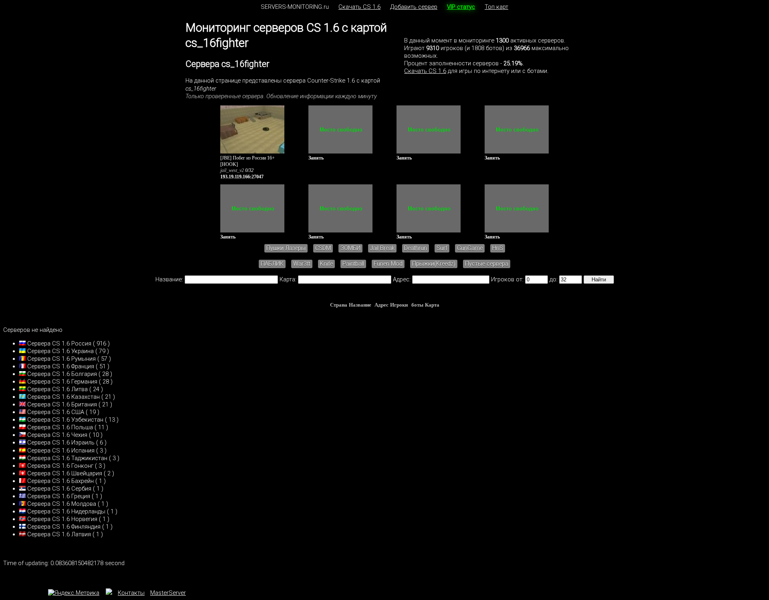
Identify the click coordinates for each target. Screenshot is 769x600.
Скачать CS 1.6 (359, 6)
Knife (326, 264)
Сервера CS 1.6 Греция (58, 496)
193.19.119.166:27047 (242, 177)
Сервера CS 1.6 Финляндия (64, 526)
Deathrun (415, 248)
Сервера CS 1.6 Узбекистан (65, 419)
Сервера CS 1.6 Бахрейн (60, 481)
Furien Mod (388, 264)
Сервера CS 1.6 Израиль (61, 442)
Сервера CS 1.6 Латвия (59, 534)
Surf (442, 248)
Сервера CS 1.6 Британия (62, 404)
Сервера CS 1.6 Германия (62, 381)
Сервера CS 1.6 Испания (61, 450)
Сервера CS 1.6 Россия (59, 343)
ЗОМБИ (350, 248)
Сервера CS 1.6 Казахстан (63, 396)
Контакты (131, 592)
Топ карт (496, 6)
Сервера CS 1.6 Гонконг (60, 465)
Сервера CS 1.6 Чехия (57, 434)
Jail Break (382, 248)
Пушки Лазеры (286, 248)
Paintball (353, 264)
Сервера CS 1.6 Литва (57, 389)
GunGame (470, 248)
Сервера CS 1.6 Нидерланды (66, 511)
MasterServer (168, 592)
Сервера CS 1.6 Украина (60, 351)
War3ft (301, 264)
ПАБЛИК (272, 264)
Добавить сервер (413, 6)
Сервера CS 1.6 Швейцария (64, 473)
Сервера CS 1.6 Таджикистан (67, 458)
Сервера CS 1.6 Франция (60, 366)
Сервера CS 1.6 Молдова (61, 503)
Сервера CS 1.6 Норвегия (62, 519)
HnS (497, 248)
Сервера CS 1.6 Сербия (59, 488)
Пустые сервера (486, 264)
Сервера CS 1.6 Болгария (62, 374)
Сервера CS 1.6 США (55, 412)
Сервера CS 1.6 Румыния (61, 358)
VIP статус (461, 6)
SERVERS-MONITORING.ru (295, 6)
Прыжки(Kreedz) (433, 264)
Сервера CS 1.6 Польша (60, 427)
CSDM (323, 248)
